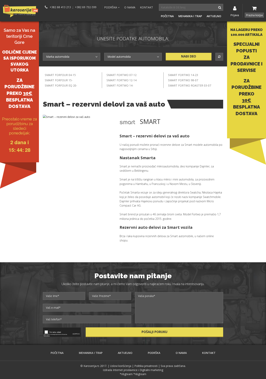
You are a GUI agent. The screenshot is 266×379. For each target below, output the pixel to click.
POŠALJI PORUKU (154, 332)
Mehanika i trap (190, 16)
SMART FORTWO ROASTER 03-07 (189, 85)
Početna (167, 16)
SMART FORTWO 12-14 (122, 80)
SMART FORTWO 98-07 (183, 80)
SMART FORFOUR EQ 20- (61, 85)
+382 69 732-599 (85, 7)
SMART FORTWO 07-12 (122, 75)
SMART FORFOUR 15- (59, 80)
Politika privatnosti (146, 366)
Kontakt (146, 7)
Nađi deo (188, 56)
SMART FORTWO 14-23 (183, 75)
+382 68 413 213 (60, 7)
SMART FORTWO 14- (120, 85)
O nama (129, 7)
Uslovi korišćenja (120, 366)
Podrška (154, 353)
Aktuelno (214, 16)
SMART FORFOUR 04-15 (60, 75)
